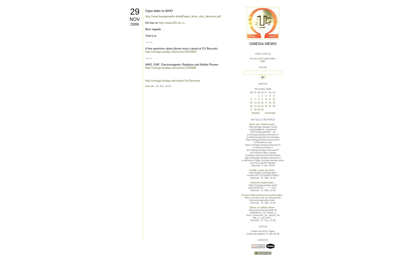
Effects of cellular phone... (263, 207)
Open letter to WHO (159, 11)
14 (255, 102)
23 (262, 106)
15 (259, 102)
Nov (135, 19)
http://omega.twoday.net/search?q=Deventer (172, 80)
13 (251, 102)
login (263, 61)
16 (262, 102)
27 (251, 109)
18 (270, 102)
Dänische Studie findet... (263, 182)
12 (274, 99)
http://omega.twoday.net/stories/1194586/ (170, 67)
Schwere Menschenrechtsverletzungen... (262, 195)
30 (262, 109)
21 (255, 106)
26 (274, 106)
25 (270, 106)
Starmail (149, 86)
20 (251, 106)
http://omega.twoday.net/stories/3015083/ (171, 51)
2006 (134, 24)
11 (270, 99)
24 (266, 106)
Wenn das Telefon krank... (263, 124)
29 (134, 11)
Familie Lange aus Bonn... (263, 170)
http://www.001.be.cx (172, 22)
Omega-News (263, 44)
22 (259, 106)
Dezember (270, 113)
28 (255, 109)
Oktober (255, 113)
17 (266, 102)
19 (274, 102)
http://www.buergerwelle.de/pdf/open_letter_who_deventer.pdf (183, 16)
